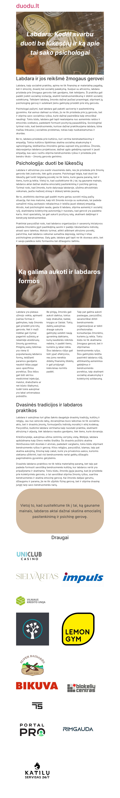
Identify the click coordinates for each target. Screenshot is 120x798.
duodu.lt (27, 5)
